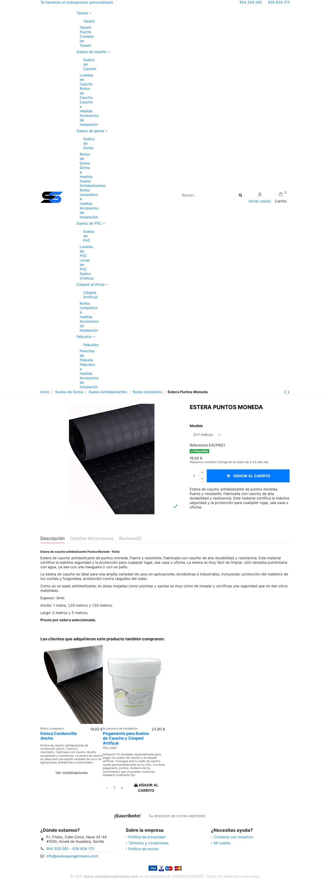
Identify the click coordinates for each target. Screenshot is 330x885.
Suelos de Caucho (85, 64)
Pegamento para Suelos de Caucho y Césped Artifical (126, 738)
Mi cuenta (222, 843)
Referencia (199, 445)
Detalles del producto (92, 538)
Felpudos (85, 344)
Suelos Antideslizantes (93, 183)
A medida (86, 201)
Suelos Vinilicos (87, 275)
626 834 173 (279, 2)
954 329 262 (251, 2)
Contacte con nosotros (233, 837)
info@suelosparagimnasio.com (72, 856)
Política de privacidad (146, 837)
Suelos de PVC (85, 236)
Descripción (52, 538)
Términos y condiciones (148, 843)
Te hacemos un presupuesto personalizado (76, 2)
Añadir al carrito (251, 476)
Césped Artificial (85, 294)
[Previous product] (286, 392)
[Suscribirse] (214, 816)
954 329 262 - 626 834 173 (70, 848)
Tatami (85, 21)
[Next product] (289, 392)
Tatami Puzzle (85, 29)
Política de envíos (143, 849)
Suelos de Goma (85, 143)
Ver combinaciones (71, 772)
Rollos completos (89, 192)
